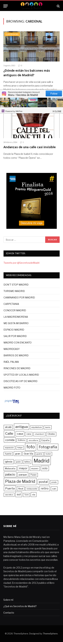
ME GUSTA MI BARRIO (16, 323)
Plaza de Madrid (20, 481)
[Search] (58, 6)
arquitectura (36, 427)
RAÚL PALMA (11, 361)
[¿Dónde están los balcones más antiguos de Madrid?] (31, 46)
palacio (10, 474)
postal (43, 481)
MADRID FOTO (12, 387)
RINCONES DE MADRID (17, 368)
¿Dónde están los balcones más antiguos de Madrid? (26, 73)
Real (20, 488)
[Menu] (5, 6)
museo (34, 468)
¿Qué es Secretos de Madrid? (20, 606)
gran (17, 453)
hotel (48, 454)
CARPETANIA (11, 303)
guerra (39, 454)
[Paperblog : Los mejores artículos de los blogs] (12, 403)
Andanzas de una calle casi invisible (29, 147)
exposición (9, 448)
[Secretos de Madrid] (31, 6)
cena (28, 434)
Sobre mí (8, 599)
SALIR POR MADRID (15, 336)
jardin (18, 462)
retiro (45, 488)
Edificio (21, 440)
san (54, 488)
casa (20, 433)
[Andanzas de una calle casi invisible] (31, 123)
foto (30, 446)
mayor (23, 468)
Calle (9, 433)
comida (9, 440)
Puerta (10, 488)
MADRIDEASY (12, 349)
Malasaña (10, 468)
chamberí (39, 434)
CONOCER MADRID (15, 310)
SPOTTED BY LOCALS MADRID (21, 374)
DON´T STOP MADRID (16, 284)
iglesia (8, 461)
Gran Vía (28, 453)
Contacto (8, 612)
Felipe (20, 447)
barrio (47, 427)
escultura (33, 440)
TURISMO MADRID (14, 291)
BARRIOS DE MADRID (16, 355)
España (45, 440)
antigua (21, 427)
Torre (26, 495)
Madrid (41, 461)
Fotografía (48, 447)
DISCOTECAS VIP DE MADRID (20, 381)
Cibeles (51, 434)
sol (19, 494)
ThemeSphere (50, 633)
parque (23, 474)
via (33, 494)
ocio (45, 468)
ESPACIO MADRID (14, 329)
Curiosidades (12, 34)
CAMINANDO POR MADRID (19, 297)
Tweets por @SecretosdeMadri (21, 262)
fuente (8, 453)
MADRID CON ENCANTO (18, 342)
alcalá (8, 427)
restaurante (32, 489)
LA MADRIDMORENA (16, 316)
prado (54, 482)
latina (27, 461)
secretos (9, 494)
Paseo (33, 475)
